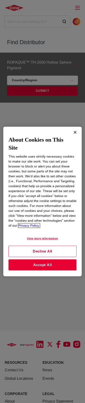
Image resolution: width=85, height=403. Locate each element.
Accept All (42, 265)
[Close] (75, 132)
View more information (42, 238)
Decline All (42, 251)
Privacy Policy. (29, 226)
